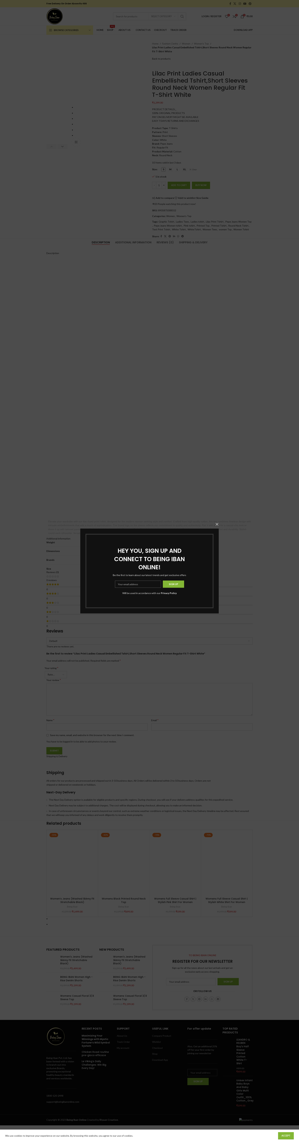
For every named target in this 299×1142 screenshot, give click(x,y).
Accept (286, 1135)
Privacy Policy (169, 593)
